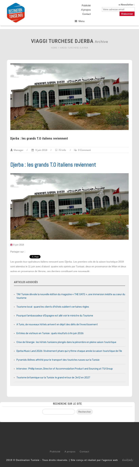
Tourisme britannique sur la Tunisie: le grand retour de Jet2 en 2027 (53, 377)
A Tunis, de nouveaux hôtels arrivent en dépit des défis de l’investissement (57, 324)
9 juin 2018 (41, 150)
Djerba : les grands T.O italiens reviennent (39, 138)
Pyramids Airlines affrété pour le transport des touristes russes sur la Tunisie (58, 359)
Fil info (62, 150)
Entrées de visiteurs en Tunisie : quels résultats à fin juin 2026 (50, 333)
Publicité (86, 5)
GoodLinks (127, 460)
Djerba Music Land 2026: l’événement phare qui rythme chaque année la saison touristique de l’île (69, 351)
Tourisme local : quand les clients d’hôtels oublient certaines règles (52, 306)
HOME (54, 47)
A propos (86, 9)
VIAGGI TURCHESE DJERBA (74, 47)
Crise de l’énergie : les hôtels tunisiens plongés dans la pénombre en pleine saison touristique (66, 342)
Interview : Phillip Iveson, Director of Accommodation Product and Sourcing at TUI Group (64, 368)
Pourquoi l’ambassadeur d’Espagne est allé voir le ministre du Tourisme (54, 315)
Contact (86, 14)
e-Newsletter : (127, 4)
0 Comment (84, 150)
